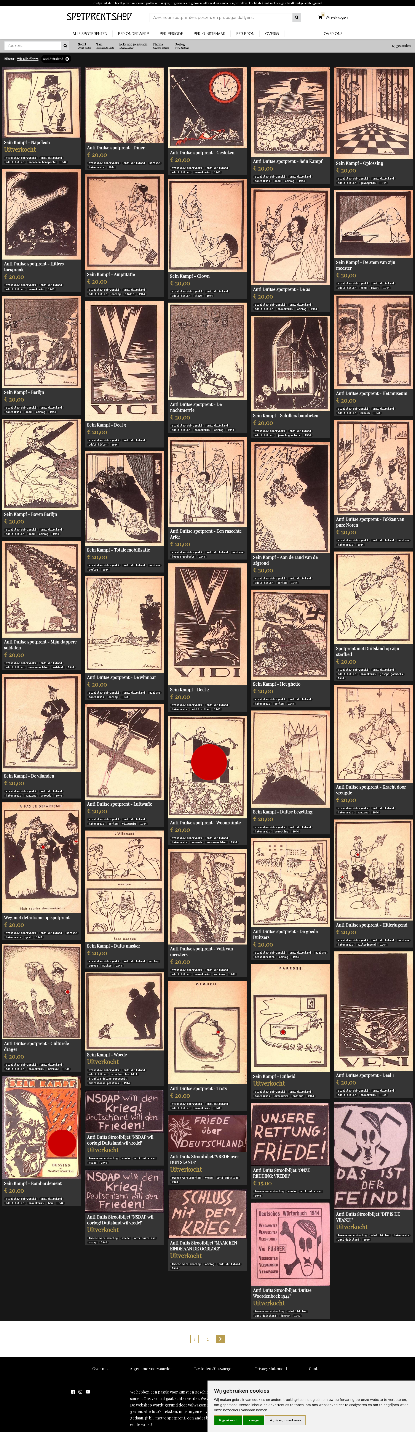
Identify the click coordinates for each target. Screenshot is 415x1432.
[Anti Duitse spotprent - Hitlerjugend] (373, 870)
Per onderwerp (133, 33)
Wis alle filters (27, 59)
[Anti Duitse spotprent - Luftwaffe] (124, 752)
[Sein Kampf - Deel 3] (124, 361)
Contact (316, 1368)
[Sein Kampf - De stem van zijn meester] (373, 224)
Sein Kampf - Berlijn (24, 392)
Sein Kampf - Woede (107, 1054)
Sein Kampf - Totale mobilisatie (118, 550)
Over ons (333, 33)
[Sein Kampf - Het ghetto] (290, 635)
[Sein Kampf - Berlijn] (41, 342)
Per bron (245, 33)
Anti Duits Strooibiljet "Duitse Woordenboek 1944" (282, 1293)
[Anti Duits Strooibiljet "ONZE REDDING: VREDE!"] (290, 1134)
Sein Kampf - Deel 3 (106, 425)
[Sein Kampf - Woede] (124, 1011)
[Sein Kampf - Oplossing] (373, 113)
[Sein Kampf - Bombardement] (41, 1127)
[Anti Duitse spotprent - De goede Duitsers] (290, 882)
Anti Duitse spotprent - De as (281, 289)
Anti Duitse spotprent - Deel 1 (365, 1075)
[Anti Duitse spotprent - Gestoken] (207, 107)
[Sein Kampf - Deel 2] (207, 624)
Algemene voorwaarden (151, 1368)
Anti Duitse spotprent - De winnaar (121, 677)
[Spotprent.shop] (99, 17)
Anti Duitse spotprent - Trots (198, 1088)
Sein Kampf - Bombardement (33, 1183)
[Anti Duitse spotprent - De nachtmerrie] (207, 351)
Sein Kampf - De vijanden (29, 776)
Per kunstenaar (209, 33)
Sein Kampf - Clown (190, 276)
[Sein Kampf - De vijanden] (41, 723)
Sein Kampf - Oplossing (359, 163)
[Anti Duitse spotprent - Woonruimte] (207, 767)
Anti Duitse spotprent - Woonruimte (205, 822)
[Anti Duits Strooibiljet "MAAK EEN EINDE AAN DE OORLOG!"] (207, 1214)
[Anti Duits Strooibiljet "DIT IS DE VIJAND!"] (373, 1156)
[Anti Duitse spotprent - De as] (290, 236)
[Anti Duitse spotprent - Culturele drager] (41, 991)
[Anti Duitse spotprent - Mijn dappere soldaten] (41, 589)
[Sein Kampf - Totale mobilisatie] (124, 498)
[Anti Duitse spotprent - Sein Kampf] (290, 112)
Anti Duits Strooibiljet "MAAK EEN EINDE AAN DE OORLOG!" (203, 1245)
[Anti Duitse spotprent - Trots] (207, 1032)
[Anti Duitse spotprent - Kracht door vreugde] (373, 734)
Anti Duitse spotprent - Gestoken (202, 152)
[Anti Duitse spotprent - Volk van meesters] (207, 897)
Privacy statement (271, 1368)
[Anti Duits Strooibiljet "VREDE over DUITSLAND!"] (207, 1133)
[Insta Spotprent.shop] (80, 1392)
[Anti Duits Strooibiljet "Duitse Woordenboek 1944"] (290, 1244)
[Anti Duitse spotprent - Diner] (124, 105)
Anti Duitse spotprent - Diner (116, 147)
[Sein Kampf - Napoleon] (41, 102)
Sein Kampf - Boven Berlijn (30, 514)
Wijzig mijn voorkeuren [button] (285, 1420)
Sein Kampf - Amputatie (111, 274)
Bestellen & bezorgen (214, 1368)
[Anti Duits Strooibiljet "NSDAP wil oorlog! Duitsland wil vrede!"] (124, 1111)
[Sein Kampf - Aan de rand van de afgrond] (290, 497)
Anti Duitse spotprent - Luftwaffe (119, 804)
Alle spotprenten (89, 33)
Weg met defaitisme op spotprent (37, 917)
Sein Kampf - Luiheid (274, 1076)
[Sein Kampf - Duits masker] (124, 886)
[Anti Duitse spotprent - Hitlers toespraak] (41, 214)
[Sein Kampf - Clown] (207, 225)
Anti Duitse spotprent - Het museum (371, 393)
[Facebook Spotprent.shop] (73, 1392)
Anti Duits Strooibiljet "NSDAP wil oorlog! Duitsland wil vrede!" (120, 1140)
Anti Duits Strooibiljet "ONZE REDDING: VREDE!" (281, 1173)
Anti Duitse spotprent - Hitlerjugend (371, 925)
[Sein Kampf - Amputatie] (124, 222)
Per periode (171, 33)
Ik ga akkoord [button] (228, 1420)
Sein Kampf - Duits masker (113, 946)
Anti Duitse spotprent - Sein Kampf (287, 161)
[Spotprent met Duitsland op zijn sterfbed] (373, 598)
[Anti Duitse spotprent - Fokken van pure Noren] (373, 467)
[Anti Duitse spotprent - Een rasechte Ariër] (207, 482)
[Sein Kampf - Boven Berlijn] (41, 464)
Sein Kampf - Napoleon (27, 142)
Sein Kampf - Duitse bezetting (283, 812)
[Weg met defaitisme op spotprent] (41, 857)
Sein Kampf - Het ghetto (276, 684)
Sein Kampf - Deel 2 (189, 689)
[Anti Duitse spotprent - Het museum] (373, 342)
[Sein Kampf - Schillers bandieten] (290, 363)
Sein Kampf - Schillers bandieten (285, 415)
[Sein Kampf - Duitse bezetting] (290, 759)
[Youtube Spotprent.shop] (88, 1392)
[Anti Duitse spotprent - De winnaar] (124, 624)
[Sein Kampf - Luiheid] (290, 1018)
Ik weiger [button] (253, 1420)
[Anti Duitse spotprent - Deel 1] (373, 1011)
